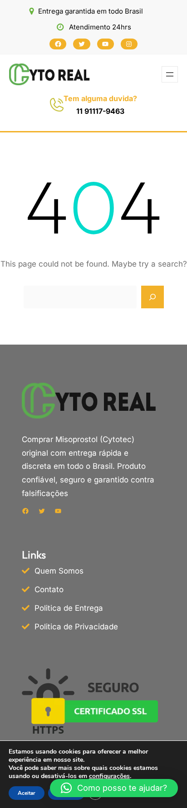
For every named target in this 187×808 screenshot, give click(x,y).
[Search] (152, 297)
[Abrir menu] (170, 74)
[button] (114, 788)
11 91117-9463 (100, 111)
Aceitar (26, 793)
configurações (109, 776)
